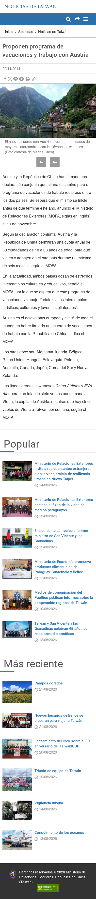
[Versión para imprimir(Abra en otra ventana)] (27, 78)
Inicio (9, 31)
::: (5, 2)
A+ (55, 161)
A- (41, 161)
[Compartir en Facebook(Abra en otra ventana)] (4, 78)
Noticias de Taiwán (53, 31)
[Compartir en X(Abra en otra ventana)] (10, 78)
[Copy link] (33, 78)
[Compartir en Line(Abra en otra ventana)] (15, 78)
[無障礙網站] (48, 887)
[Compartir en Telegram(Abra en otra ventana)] (21, 78)
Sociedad (25, 31)
